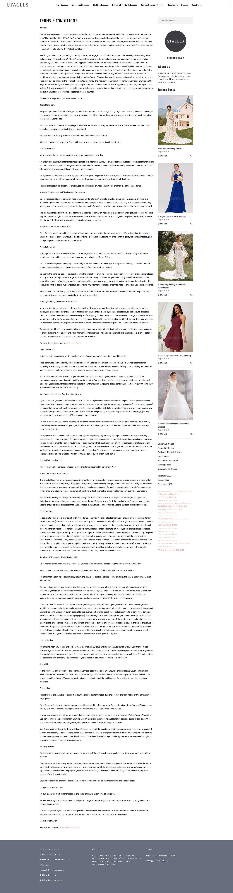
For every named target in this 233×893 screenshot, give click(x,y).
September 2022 (165, 484)
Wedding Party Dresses (177, 5)
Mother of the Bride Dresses (124, 5)
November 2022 (164, 476)
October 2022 (163, 480)
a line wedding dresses (183, 491)
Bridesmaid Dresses (80, 5)
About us (196, 5)
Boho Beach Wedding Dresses (170, 148)
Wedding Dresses (100, 5)
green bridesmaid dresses (181, 519)
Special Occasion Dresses (152, 5)
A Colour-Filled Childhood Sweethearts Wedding (173, 425)
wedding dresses (171, 549)
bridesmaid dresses (172, 506)
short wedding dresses (182, 543)
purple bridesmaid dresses (166, 537)
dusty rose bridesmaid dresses (168, 516)
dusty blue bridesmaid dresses (168, 513)
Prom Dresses (62, 5)
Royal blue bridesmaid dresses (168, 540)
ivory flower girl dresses (165, 522)
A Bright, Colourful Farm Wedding (172, 216)
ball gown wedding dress (168, 494)
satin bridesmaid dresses (166, 543)
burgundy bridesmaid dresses (170, 509)
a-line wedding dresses (165, 491)
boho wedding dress (183, 503)
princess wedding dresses (168, 534)
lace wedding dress (167, 525)
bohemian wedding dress (166, 503)
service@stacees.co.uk (70, 827)
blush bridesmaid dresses (167, 497)
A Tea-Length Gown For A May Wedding (174, 355)
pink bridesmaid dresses (166, 531)
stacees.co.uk (175, 58)
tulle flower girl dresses (165, 546)
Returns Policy (74, 343)
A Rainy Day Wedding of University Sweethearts (172, 286)
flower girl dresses (166, 448)
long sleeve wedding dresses (167, 528)
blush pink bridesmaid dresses (168, 500)
